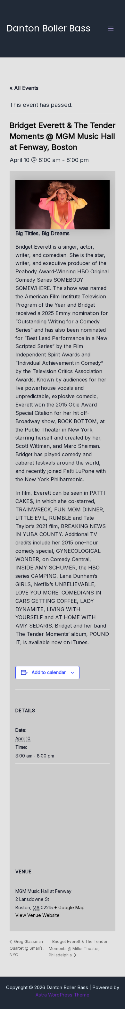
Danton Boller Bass (48, 28)
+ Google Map (69, 907)
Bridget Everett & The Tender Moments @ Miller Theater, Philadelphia (78, 948)
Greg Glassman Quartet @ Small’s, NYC (27, 948)
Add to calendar (49, 672)
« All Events (24, 88)
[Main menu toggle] (111, 28)
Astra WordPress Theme (62, 995)
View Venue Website (37, 915)
